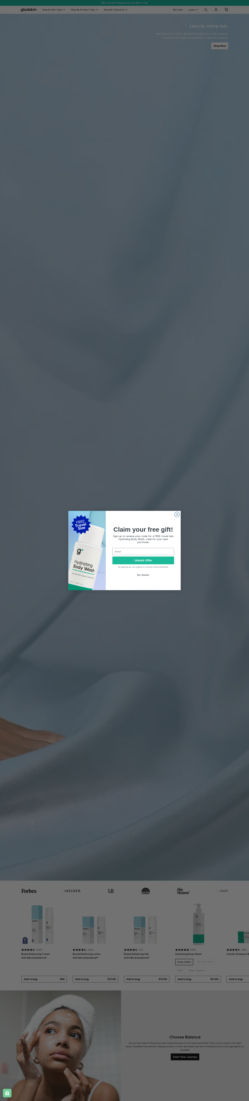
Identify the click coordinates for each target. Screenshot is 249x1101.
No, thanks (143, 575)
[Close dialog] (177, 514)
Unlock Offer (143, 560)
